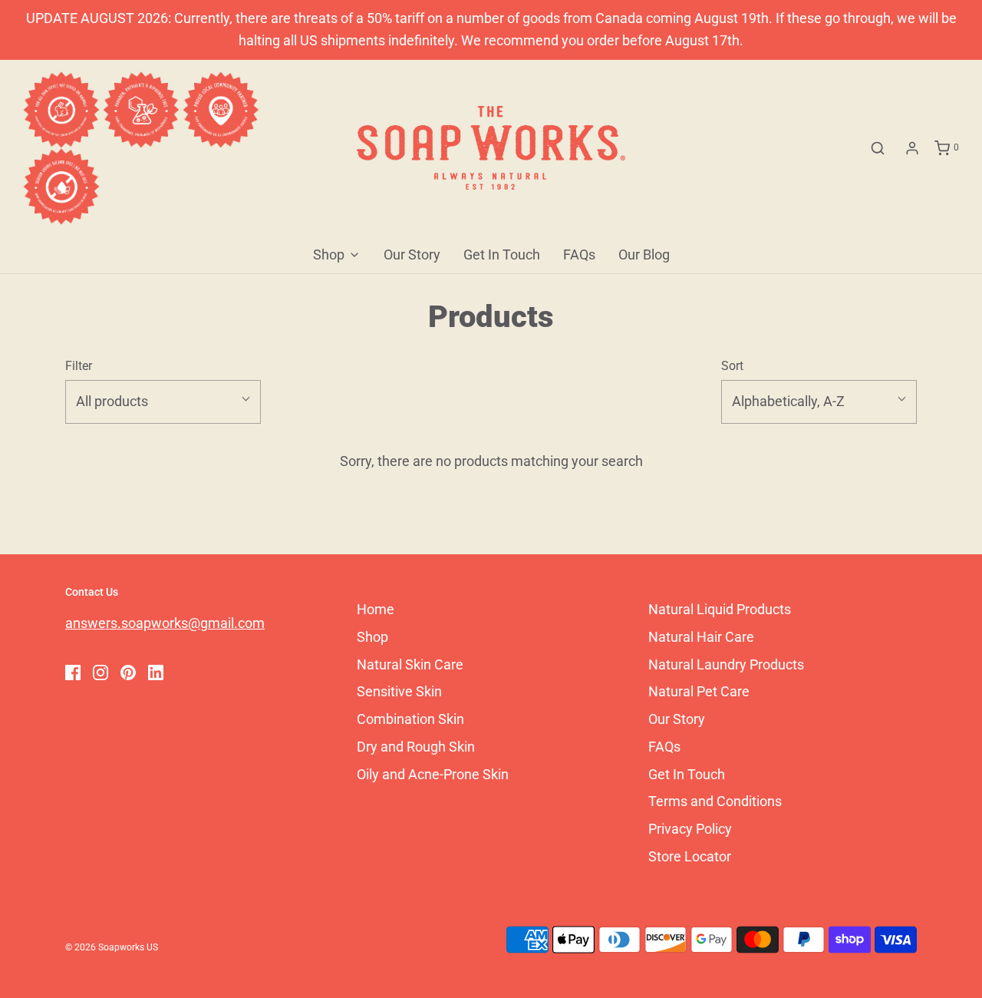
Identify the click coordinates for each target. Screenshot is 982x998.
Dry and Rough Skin (416, 747)
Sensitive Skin (399, 691)
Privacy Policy (690, 829)
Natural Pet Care (699, 691)
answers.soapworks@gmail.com (165, 623)
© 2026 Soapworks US (111, 947)
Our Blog (644, 254)
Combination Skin (410, 719)
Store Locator (689, 856)
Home (375, 609)
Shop (372, 637)
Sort (732, 366)
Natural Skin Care (410, 664)
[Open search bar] (877, 148)
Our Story (412, 254)
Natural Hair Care (701, 637)
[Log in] (912, 148)
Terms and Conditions (715, 801)
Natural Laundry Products (726, 664)
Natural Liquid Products (719, 609)
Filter (78, 366)
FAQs (579, 254)
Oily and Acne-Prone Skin (433, 774)
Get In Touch (501, 254)
